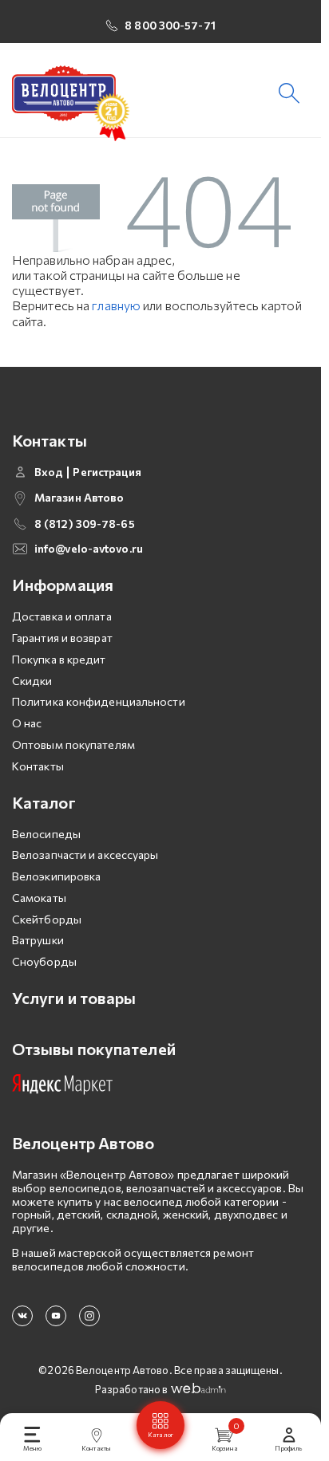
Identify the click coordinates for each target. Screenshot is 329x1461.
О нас (27, 723)
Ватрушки (38, 940)
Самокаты (39, 897)
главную (116, 305)
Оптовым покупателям (73, 744)
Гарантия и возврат (62, 637)
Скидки (32, 680)
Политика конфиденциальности (98, 701)
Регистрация (107, 472)
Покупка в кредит (59, 659)
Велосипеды (46, 834)
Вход (48, 472)
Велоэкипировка (56, 876)
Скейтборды (46, 919)
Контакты (38, 766)
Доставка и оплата (62, 616)
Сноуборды (44, 961)
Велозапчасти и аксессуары (85, 854)
